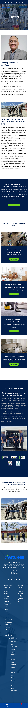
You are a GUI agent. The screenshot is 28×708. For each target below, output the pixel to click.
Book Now (14, 294)
